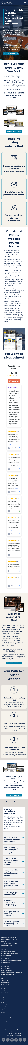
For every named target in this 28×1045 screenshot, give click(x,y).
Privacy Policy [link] (10, 1033)
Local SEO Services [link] (6, 970)
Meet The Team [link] (5, 993)
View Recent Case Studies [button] (14, 131)
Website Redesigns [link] (6, 955)
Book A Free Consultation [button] (11, 53)
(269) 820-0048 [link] (12, 939)
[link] (7, 2)
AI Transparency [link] (16, 1035)
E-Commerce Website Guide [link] (9, 1019)
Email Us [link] (3, 941)
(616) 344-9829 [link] (11, 937)
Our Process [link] (4, 995)
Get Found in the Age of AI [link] (8, 1015)
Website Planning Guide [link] (8, 1017)
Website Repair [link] (5, 962)
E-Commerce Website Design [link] (9, 953)
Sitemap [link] (9, 1035)
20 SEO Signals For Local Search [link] (10, 1021)
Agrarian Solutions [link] (6, 1009)
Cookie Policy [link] (17, 1033)
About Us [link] (3, 991)
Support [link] (3, 999)
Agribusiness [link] (4, 980)
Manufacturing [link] (5, 982)
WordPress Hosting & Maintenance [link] (11, 960)
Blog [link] (2, 997)
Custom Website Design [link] (8, 951)
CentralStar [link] (4, 1007)
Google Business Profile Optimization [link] (11, 972)
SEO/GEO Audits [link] (5, 968)
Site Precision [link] (5, 1005)
